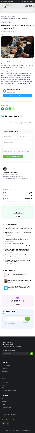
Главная (3, 16)
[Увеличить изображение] (31, 55)
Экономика (5, 371)
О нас (3, 404)
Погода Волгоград (8, 1)
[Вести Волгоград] (8, 6)
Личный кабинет (7, 407)
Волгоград (5, 382)
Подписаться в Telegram (17, 96)
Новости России (12, 16)
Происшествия (6, 365)
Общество (5, 368)
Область (4, 388)
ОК (27, 319)
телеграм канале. (26, 83)
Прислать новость (29, 1)
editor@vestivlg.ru (7, 417)
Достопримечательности (9, 390)
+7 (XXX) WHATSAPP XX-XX (9, 414)
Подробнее (17, 216)
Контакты (4, 401)
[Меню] (2, 6)
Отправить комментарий (13, 156)
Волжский (5, 385)
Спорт (3, 374)
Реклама (4, 399)
